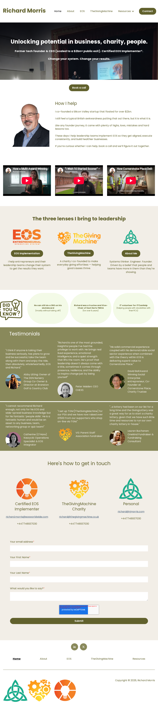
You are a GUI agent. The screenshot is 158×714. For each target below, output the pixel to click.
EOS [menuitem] (69, 659)
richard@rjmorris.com (131, 511)
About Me (131, 253)
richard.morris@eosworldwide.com (27, 517)
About (70, 11)
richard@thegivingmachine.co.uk (79, 517)
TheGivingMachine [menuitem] (102, 659)
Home (57, 11)
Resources (124, 11)
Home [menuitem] (17, 659)
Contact (147, 11)
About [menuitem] (43, 659)
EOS (82, 11)
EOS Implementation (27, 253)
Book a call (79, 87)
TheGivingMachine (101, 11)
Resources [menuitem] (139, 659)
